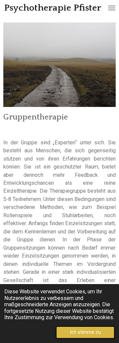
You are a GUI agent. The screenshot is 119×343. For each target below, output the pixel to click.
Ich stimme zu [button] (85, 332)
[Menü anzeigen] (111, 8)
